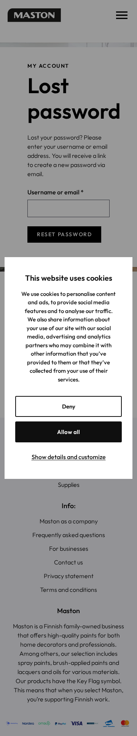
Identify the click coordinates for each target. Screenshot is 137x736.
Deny (68, 406)
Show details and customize (69, 457)
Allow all (68, 432)
